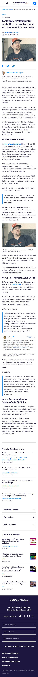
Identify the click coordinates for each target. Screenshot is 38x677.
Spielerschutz (5, 460)
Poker (11, 10)
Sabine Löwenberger (11, 32)
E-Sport (4, 486)
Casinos (4, 458)
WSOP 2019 (16, 284)
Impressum (6, 666)
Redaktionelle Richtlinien (11, 661)
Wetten (16, 460)
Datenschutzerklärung (10, 657)
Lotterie (17, 458)
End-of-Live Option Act (13, 144)
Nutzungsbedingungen (10, 653)
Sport (11, 460)
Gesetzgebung (10, 458)
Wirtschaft (21, 460)
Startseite (5, 10)
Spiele (25, 458)
